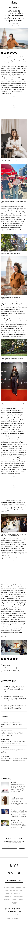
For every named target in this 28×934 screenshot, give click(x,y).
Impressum (7, 908)
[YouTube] (19, 873)
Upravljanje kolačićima (14, 915)
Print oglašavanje (11, 911)
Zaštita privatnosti (17, 908)
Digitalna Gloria (15, 880)
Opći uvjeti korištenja (19, 910)
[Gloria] (14, 2)
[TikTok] (16, 873)
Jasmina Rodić (15, 23)
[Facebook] (9, 873)
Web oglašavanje (6, 910)
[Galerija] (14, 39)
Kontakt (19, 911)
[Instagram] (12, 873)
